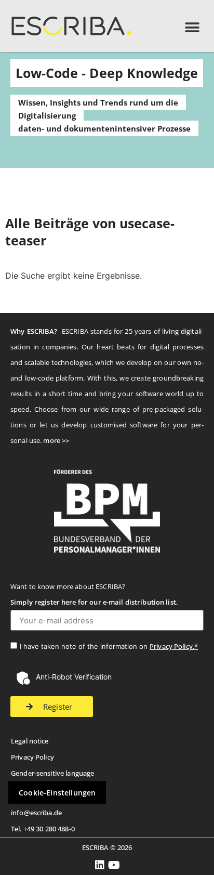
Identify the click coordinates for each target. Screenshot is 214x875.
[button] (192, 27)
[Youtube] (114, 865)
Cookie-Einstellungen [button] (57, 793)
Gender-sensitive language (52, 773)
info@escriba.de (36, 812)
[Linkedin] (100, 865)
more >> (56, 440)
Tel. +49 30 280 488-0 (43, 828)
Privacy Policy (32, 757)
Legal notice (30, 741)
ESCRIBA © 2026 (107, 847)
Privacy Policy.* (174, 646)
